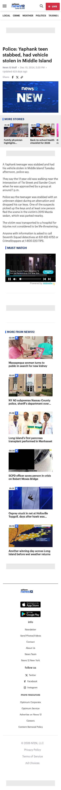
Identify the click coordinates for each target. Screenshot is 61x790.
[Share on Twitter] (17, 77)
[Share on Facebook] (12, 77)
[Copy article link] (21, 77)
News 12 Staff (10, 68)
